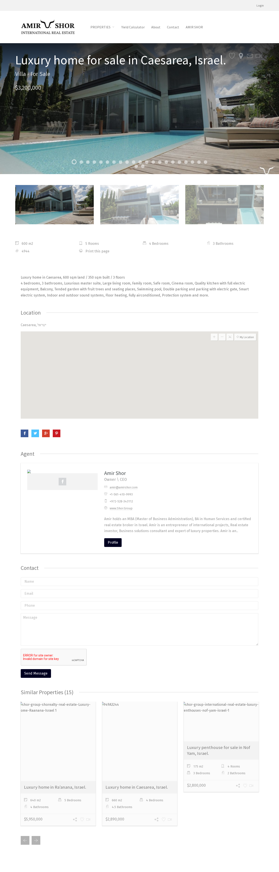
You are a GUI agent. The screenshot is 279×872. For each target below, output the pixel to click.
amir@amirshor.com (124, 487)
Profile (113, 542)
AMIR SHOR (194, 27)
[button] (139, 367)
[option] (139, 108)
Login (260, 5)
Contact (173, 27)
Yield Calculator (133, 27)
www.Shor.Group (121, 508)
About (155, 27)
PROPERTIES (100, 27)
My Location (246, 337)
